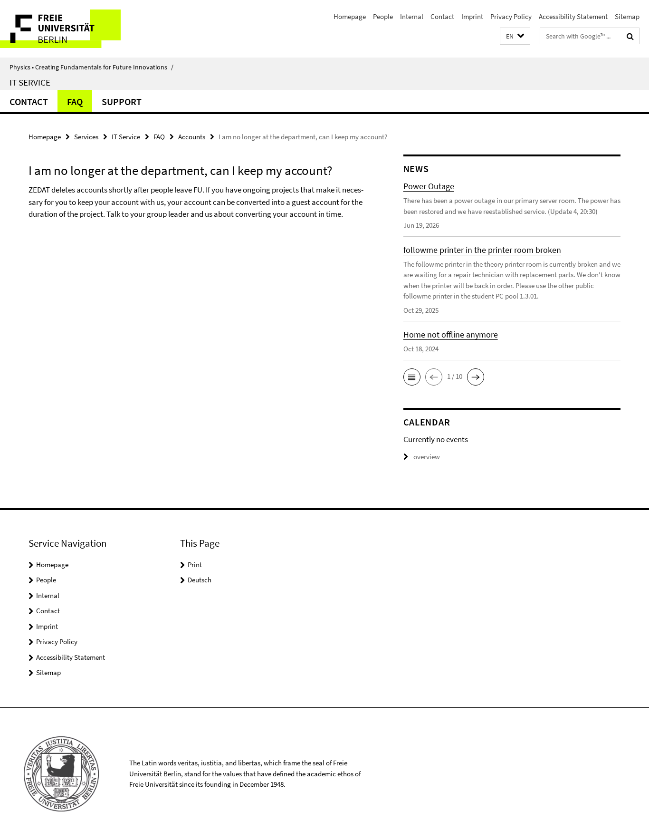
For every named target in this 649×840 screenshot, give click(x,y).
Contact (442, 16)
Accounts (191, 136)
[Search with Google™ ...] (630, 36)
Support (122, 101)
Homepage (350, 16)
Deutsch (199, 579)
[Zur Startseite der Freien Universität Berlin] (79, 29)
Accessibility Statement (573, 16)
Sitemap (627, 16)
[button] (515, 36)
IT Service (30, 82)
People (383, 16)
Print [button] (195, 564)
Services (86, 136)
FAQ (75, 101)
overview (426, 456)
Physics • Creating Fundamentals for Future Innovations (91, 67)
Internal (411, 16)
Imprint (472, 16)
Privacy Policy (511, 16)
